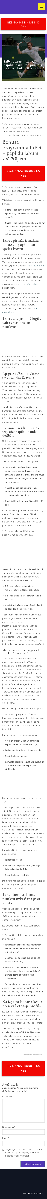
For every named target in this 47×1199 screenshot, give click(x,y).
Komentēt (7, 1096)
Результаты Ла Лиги (33, 1193)
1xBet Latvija (31, 284)
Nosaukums (8, 1127)
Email (5, 1138)
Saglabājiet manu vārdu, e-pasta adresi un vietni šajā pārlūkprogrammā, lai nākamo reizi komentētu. (24, 1152)
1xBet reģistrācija (35, 265)
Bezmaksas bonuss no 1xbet (23, 24)
